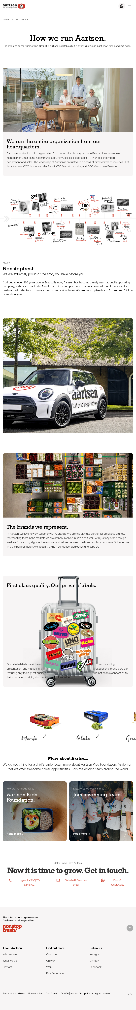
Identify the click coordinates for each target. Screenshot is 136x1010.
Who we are (22, 19)
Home (6, 19)
